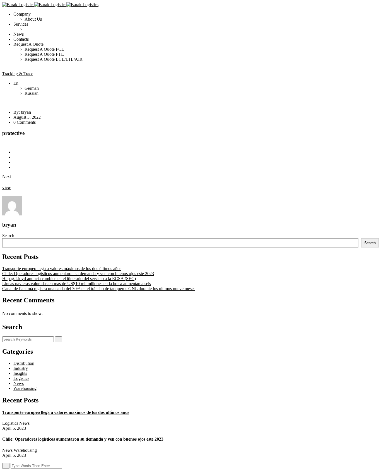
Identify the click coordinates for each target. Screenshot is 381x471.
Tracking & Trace (17, 73)
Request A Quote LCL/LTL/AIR (54, 59)
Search (8, 235)
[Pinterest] (15, 167)
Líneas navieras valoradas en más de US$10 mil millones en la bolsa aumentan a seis (76, 283)
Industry (20, 368)
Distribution (23, 363)
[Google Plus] (15, 162)
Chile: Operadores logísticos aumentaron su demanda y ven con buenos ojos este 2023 (78, 273)
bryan (26, 112)
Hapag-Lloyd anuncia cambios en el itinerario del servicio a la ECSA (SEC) (69, 278)
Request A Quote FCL (44, 49)
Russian (31, 93)
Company (22, 14)
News (18, 34)
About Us (33, 19)
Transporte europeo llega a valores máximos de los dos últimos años (61, 268)
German (32, 88)
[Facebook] (15, 152)
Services (20, 24)
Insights (20, 373)
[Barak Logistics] (18, 4)
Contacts (21, 39)
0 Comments (24, 122)
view (6, 187)
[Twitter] (15, 157)
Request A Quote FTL (44, 54)
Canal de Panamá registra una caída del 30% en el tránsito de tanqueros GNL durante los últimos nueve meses (98, 288)
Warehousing (25, 388)
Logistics (21, 378)
